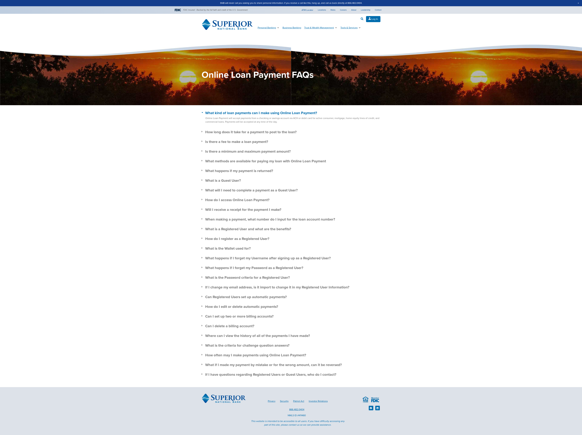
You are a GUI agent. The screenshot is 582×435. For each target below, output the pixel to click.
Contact (378, 10)
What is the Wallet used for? (228, 248)
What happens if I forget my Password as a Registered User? (254, 268)
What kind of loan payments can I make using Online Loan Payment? (261, 113)
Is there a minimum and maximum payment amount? (248, 151)
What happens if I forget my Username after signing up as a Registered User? (268, 258)
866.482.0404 (296, 409)
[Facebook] (371, 408)
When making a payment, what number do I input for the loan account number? (270, 219)
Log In (374, 19)
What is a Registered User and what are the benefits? (248, 229)
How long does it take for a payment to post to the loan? (251, 132)
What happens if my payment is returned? (239, 171)
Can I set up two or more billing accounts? (239, 316)
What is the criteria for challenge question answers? (247, 345)
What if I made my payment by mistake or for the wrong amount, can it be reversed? (273, 365)
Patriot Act (298, 401)
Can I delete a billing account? (229, 326)
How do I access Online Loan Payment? (237, 200)
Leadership (365, 10)
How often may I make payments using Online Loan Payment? (255, 355)
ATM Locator (307, 10)
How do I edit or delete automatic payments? (241, 306)
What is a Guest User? (223, 180)
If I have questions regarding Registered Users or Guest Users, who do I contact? (270, 374)
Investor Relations (318, 401)
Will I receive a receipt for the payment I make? (243, 209)
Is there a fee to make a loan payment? (236, 142)
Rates (333, 10)
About (353, 10)
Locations (322, 10)
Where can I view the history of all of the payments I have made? (257, 336)
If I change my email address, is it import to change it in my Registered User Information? (277, 287)
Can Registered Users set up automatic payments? (246, 297)
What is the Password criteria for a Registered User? (247, 277)
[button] (362, 19)
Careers (343, 10)
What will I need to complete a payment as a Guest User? (251, 190)
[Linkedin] (377, 408)
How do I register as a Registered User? (237, 239)
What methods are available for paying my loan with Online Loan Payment (265, 161)
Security (284, 401)
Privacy (271, 401)
